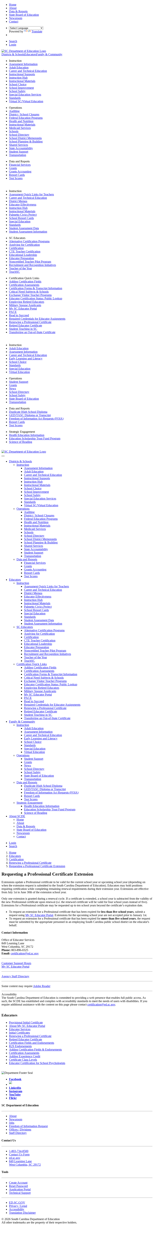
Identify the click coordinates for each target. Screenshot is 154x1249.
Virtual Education (19, 372)
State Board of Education (24, 398)
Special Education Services (25, 94)
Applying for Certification (24, 244)
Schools (13, 131)
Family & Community (49, 54)
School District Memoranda (25, 138)
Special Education (19, 221)
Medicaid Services (20, 128)
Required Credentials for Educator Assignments (37, 318)
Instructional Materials (22, 81)
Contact (21, 836)
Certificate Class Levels (23, 1059)
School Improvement (21, 87)
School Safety (17, 91)
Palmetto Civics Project (23, 214)
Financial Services (20, 164)
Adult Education (19, 67)
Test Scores (16, 178)
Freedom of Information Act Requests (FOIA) (36, 418)
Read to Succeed (19, 315)
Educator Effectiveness (22, 204)
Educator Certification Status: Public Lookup (35, 298)
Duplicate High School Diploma (28, 411)
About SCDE (17, 816)
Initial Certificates (19, 1032)
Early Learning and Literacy (25, 358)
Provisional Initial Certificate (26, 1022)
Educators (30, 54)
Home (20, 819)
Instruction (23, 464)
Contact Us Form (19, 1154)
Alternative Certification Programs (29, 241)
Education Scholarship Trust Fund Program (34, 438)
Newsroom (23, 833)
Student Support (18, 151)
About (20, 823)
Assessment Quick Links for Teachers (31, 194)
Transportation (17, 155)
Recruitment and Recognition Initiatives (32, 265)
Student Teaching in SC (23, 328)
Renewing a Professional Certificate (30, 322)
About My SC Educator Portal (27, 1025)
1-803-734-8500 (18, 1151)
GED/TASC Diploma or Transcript (30, 415)
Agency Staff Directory (15, 976)
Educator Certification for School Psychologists (37, 1063)
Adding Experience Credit (24, 1056)
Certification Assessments (24, 284)
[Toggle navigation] (3, 456)
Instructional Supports (22, 74)
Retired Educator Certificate (25, 325)
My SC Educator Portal (23, 308)
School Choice (17, 84)
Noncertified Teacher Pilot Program (30, 261)
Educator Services (19, 1029)
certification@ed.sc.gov (25, 953)
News (12, 388)
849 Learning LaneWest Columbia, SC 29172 (25, 1163)
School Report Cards (21, 218)
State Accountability (21, 148)
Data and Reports (27, 559)
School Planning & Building (26, 141)
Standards (15, 97)
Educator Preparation (21, 258)
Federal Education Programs (26, 117)
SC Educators (25, 627)
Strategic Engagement (29, 802)
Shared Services (18, 144)
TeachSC (14, 271)
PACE (13, 312)
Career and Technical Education (28, 70)
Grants (13, 168)
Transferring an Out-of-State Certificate (32, 332)
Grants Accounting (20, 171)
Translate (37, 31)
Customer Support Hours (16, 963)
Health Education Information (26, 435)
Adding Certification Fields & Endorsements (35, 1049)
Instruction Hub (18, 77)
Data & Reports (26, 826)
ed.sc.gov (14, 1157)
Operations (23, 508)
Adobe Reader (41, 986)
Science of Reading (20, 441)
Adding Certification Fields (25, 281)
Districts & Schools (13, 54)
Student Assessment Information (28, 231)
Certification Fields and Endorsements (31, 1042)
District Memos (18, 201)
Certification (16, 248)
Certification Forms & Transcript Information (35, 288)
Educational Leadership (23, 254)
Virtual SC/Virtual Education (26, 101)
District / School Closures (24, 114)
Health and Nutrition (21, 121)
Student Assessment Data (24, 228)
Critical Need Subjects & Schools (29, 291)
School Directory (19, 134)
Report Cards (17, 174)
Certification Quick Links (32, 664)
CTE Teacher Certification (24, 251)
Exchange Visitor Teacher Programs (30, 295)
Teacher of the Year (20, 268)
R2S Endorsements (20, 1046)
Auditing (14, 111)
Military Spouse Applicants (25, 305)
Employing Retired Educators (26, 301)
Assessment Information (23, 64)
